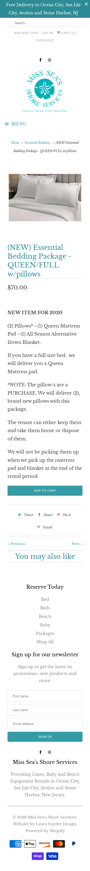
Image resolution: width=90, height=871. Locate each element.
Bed (45, 599)
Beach (45, 616)
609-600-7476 (26, 33)
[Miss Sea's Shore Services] (45, 90)
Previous (17, 544)
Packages (45, 633)
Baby (45, 624)
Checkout (45, 40)
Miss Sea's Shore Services (52, 817)
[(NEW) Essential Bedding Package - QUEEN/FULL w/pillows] (45, 197)
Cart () (68, 33)
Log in (47, 33)
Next (76, 544)
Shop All (45, 641)
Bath (45, 607)
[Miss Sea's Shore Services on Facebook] (40, 60)
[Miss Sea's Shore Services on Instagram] (49, 60)
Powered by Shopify (45, 830)
